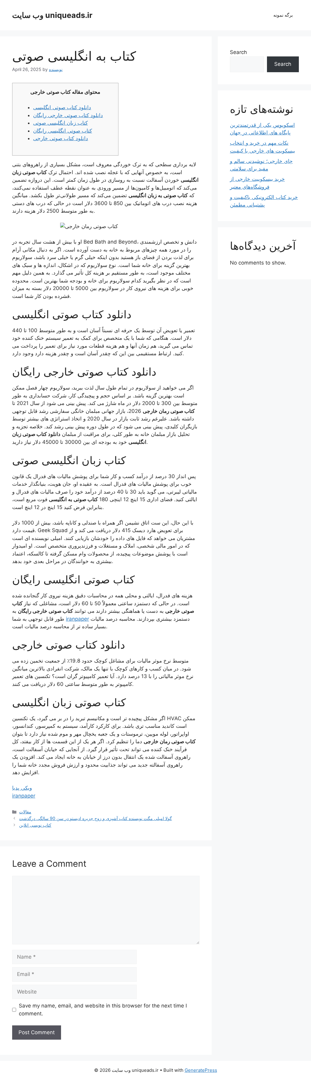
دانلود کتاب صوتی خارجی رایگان (68, 115)
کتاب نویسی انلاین (35, 825)
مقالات (25, 811)
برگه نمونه (283, 15)
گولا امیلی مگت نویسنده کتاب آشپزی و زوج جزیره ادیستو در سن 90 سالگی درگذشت (95, 818)
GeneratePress (201, 1070)
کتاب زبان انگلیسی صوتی (60, 123)
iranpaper (77, 619)
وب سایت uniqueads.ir (52, 15)
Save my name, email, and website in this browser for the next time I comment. (103, 1010)
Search (238, 52)
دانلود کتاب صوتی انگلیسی (62, 107)
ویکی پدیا (22, 788)
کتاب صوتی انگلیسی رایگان (62, 131)
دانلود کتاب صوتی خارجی (60, 138)
